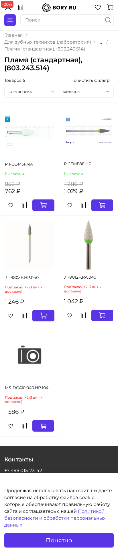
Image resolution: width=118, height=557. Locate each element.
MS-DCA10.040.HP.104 (26, 387)
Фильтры (71, 92)
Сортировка (20, 92)
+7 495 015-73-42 (23, 470)
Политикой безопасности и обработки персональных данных (54, 518)
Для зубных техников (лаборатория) (47, 42)
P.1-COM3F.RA (19, 164)
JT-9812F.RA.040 (80, 277)
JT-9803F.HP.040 (22, 277)
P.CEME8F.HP (77, 163)
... (100, 42)
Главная (13, 35)
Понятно (59, 540)
